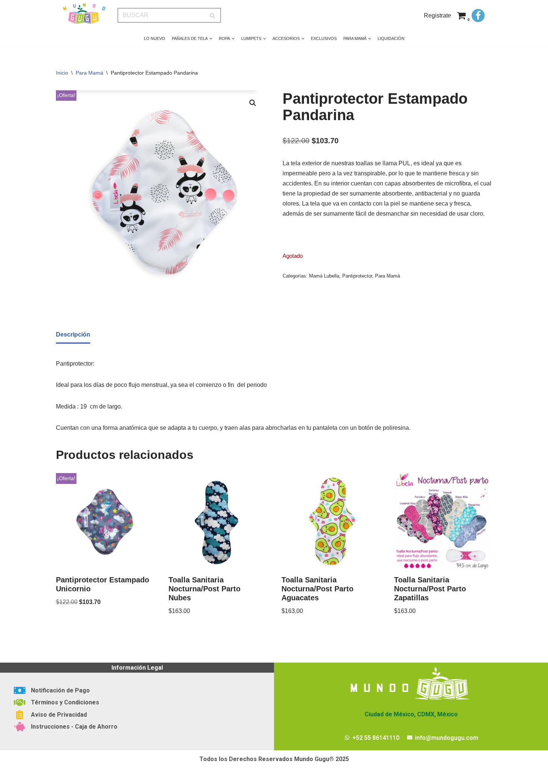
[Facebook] (478, 15)
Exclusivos (324, 38)
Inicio (62, 73)
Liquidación (391, 38)
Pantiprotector (357, 276)
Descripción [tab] (73, 334)
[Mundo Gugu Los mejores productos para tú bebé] (84, 13)
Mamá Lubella (324, 276)
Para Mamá (89, 73)
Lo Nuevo (154, 38)
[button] (211, 38)
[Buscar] (212, 15)
